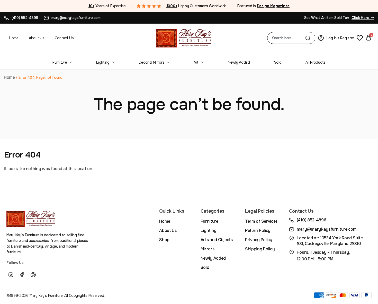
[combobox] (288, 38)
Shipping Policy (260, 249)
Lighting (103, 62)
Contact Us (64, 38)
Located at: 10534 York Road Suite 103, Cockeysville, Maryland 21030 (330, 240)
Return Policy (258, 230)
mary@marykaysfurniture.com (76, 17)
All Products (315, 62)
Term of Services (261, 221)
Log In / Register (340, 38)
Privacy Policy (258, 239)
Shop (164, 239)
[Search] (307, 38)
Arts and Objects (217, 239)
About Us (36, 38)
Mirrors (207, 249)
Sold (278, 62)
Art (196, 62)
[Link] (44, 275)
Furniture (59, 62)
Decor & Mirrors (152, 62)
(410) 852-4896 (25, 17)
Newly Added (239, 62)
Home (14, 38)
